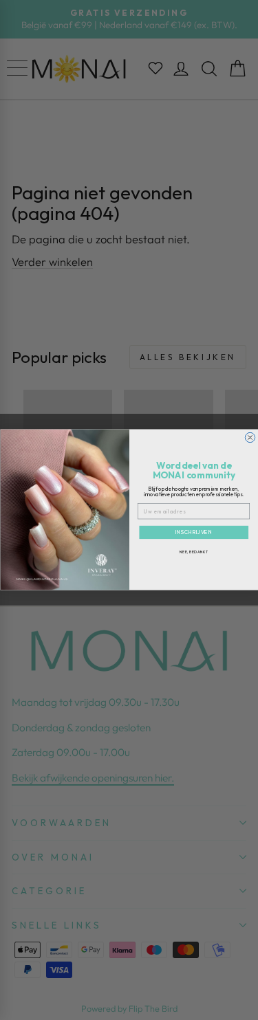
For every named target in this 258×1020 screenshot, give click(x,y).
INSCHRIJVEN (193, 532)
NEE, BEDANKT (194, 552)
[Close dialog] (250, 438)
